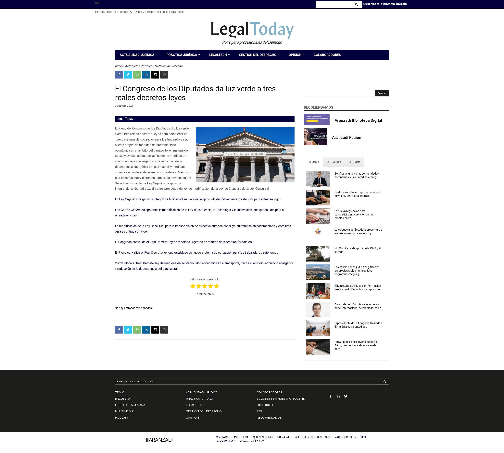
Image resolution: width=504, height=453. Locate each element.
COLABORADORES (269, 392)
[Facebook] (119, 75)
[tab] (313, 162)
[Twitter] (128, 75)
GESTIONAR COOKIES (338, 437)
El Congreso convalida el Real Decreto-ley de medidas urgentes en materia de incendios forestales (183, 242)
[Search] (356, 4)
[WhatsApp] (137, 75)
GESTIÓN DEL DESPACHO (204, 411)
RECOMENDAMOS (269, 417)
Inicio (119, 65)
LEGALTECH (194, 405)
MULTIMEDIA (124, 411)
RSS (259, 411)
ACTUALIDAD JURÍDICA (201, 392)
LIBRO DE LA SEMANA (130, 405)
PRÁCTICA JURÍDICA (199, 398)
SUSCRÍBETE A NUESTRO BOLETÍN (281, 398)
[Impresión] (164, 75)
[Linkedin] (146, 75)
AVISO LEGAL (241, 437)
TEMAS (120, 392)
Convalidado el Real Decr (132, 263)
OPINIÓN (192, 417)
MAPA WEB (284, 437)
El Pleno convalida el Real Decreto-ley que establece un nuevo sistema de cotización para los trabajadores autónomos (196, 252)
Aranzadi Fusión (346, 137)
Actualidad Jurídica (138, 65)
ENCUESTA (122, 398)
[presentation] (313, 162)
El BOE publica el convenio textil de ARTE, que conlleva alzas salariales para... (356, 345)
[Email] (155, 75)
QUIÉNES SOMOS (263, 437)
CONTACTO (223, 437)
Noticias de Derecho (169, 65)
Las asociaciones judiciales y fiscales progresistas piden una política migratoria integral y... (357, 270)
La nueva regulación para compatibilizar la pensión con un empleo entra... (354, 214)
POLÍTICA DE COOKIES (308, 437)
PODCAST (122, 417)
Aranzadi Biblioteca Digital (358, 120)
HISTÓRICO (265, 405)
